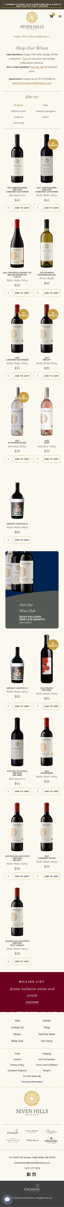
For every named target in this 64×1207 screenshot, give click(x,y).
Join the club (37, 66)
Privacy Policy (17, 1064)
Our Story (47, 1041)
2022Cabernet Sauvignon (17, 359)
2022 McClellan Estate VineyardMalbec (17, 858)
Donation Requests (17, 1070)
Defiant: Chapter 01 (17, 688)
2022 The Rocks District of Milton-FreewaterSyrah (17, 275)
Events (47, 1020)
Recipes (47, 1070)
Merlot (45, 117)
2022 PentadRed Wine (46, 689)
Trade (17, 1053)
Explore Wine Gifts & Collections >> (32, 36)
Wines (17, 1034)
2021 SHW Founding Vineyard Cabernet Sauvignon (46, 190)
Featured (18, 117)
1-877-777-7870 (32, 1168)
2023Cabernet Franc (47, 857)
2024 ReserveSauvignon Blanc (46, 274)
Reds (45, 105)
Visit (17, 1020)
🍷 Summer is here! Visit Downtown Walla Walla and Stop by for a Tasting (32, 5)
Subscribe (32, 1002)
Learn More (25, 622)
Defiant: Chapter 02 (17, 524)
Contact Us (17, 1027)
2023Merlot (47, 359)
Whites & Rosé (18, 111)
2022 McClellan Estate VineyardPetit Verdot (17, 943)
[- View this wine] (17, 160)
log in (25, 58)
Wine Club (17, 1041)
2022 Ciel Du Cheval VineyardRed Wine (17, 773)
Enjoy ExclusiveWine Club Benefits (32, 618)
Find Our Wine (47, 1034)
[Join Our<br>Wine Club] (32, 589)
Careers (17, 1059)
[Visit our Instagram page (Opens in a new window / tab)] (34, 1175)
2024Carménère (47, 772)
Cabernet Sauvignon (45, 111)
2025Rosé (46, 442)
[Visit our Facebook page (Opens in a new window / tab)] (28, 1175)
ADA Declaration (46, 1059)
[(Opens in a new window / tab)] (13, 1131)
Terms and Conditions (47, 1064)
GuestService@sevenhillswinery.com (31, 82)
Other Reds (18, 122)
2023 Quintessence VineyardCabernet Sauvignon (17, 190)
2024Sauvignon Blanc (17, 442)
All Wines (18, 105)
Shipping (47, 1053)
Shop (47, 1027)
